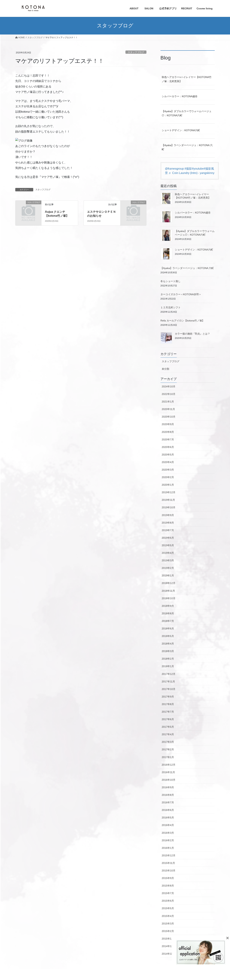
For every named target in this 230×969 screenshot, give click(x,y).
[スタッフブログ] (28, 208)
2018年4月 (168, 643)
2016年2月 (168, 840)
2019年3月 (168, 560)
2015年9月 (168, 878)
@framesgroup (174, 168)
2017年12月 (168, 674)
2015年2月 (168, 931)
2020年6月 (168, 447)
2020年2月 (168, 477)
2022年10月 (168, 394)
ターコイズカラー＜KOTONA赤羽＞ (180, 294)
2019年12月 (168, 492)
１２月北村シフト (170, 307)
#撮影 (188, 168)
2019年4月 (168, 552)
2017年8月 (168, 704)
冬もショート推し (170, 281)
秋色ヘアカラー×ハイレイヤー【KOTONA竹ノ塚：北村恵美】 (186, 79)
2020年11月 (168, 409)
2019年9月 (168, 515)
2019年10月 (168, 507)
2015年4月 (168, 916)
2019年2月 (168, 568)
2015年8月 (168, 885)
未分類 (165, 368)
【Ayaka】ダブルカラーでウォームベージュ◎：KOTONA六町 (186, 113)
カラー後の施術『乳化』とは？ (192, 333)
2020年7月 (168, 439)
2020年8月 (168, 432)
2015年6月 (168, 900)
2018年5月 (168, 636)
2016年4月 (168, 825)
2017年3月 (168, 741)
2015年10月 (168, 870)
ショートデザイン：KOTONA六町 (181, 130)
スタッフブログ (136, 52)
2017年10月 (168, 689)
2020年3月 (168, 469)
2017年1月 (168, 757)
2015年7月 (168, 893)
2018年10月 (168, 598)
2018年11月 (168, 590)
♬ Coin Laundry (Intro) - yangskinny (191, 172)
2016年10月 (168, 779)
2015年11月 (168, 863)
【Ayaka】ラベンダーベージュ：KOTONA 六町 (187, 147)
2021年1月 (168, 401)
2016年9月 (168, 787)
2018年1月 (168, 666)
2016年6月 (168, 810)
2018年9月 (168, 605)
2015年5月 (168, 908)
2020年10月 (168, 416)
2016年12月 (168, 764)
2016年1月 (168, 847)
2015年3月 (168, 923)
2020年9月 (168, 424)
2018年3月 (168, 651)
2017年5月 (168, 726)
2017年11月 (168, 681)
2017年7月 (168, 711)
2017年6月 (168, 719)
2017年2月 (168, 749)
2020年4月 (168, 462)
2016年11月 (168, 772)
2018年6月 (168, 628)
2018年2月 (168, 658)
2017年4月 (168, 734)
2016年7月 (168, 802)
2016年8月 (168, 794)
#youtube (198, 168)
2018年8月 (168, 613)
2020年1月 (168, 484)
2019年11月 (168, 499)
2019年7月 (168, 530)
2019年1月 (168, 575)
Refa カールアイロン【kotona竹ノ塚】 (182, 320)
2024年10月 (168, 386)
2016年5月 (168, 817)
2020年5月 (168, 454)
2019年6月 (168, 537)
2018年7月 (168, 621)
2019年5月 (168, 545)
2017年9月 (168, 696)
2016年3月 (168, 832)
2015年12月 (168, 855)
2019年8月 (168, 522)
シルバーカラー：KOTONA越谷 (179, 96)
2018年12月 (168, 583)
